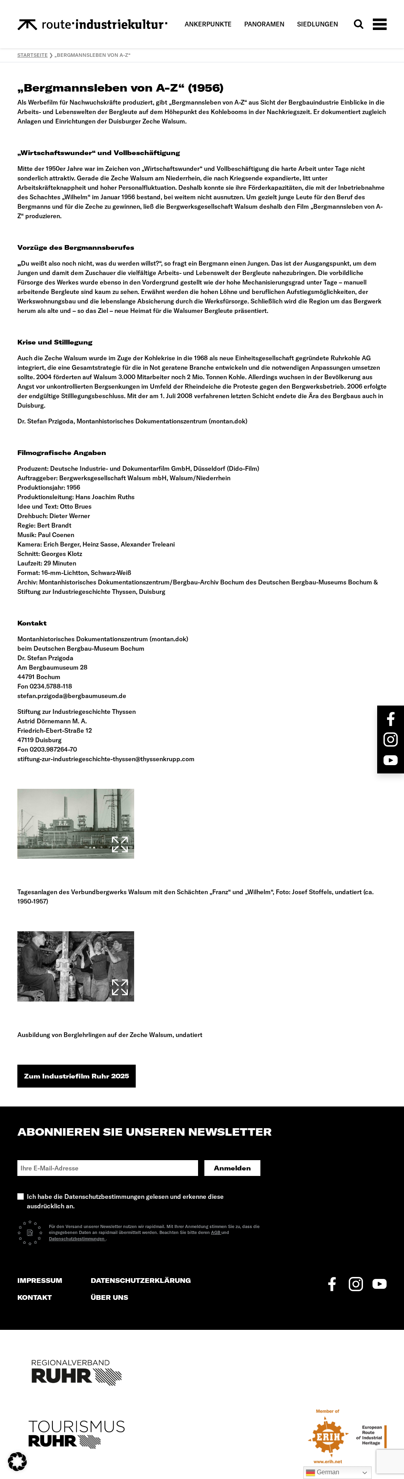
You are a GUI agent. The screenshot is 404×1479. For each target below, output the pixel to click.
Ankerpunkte (208, 24)
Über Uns (109, 1297)
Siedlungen (317, 24)
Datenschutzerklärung (141, 1280)
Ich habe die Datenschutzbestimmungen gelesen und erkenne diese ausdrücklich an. (125, 1201)
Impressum (39, 1280)
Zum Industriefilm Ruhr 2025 (76, 1076)
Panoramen (264, 24)
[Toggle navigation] (380, 24)
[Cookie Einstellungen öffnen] (17, 1461)
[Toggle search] (358, 24)
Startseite (32, 55)
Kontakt (34, 1297)
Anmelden (232, 1168)
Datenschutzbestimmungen (77, 1238)
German (327, 1472)
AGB (216, 1232)
